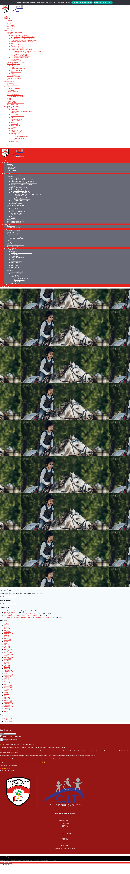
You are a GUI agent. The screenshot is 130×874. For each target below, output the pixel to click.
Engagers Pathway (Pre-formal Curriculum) (23, 37)
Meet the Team (11, 24)
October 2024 (7, 641)
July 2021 (6, 692)
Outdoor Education (16, 72)
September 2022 (8, 675)
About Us (7, 19)
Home (6, 17)
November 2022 (8, 671)
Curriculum (8, 30)
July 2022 (6, 678)
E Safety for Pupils (16, 132)
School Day (14, 122)
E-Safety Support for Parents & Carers (21, 111)
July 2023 (6, 660)
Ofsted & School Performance (15, 96)
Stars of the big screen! (10, 612)
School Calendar (15, 120)
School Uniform (15, 125)
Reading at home (15, 59)
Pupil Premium (11, 101)
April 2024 (7, 646)
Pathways (9, 33)
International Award (16, 70)
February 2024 (8, 649)
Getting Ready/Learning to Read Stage (21, 49)
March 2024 (7, 648)
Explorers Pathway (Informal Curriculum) (22, 38)
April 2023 (7, 665)
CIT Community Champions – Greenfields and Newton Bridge (21, 615)
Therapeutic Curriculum (13, 76)
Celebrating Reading (16, 60)
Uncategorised (8, 721)
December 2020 (8, 702)
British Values (14, 65)
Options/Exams (15, 135)
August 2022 (7, 676)
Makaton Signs (15, 114)
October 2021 (7, 690)
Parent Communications (17, 116)
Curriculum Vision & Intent (14, 32)
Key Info (7, 87)
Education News (8, 718)
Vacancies (10, 28)
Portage (9, 99)
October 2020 (7, 705)
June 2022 (6, 679)
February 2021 (8, 700)
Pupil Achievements (16, 119)
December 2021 (8, 687)
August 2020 (7, 708)
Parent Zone (10, 108)
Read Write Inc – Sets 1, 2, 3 (22, 53)
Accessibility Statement (13, 88)
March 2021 (7, 698)
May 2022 (6, 681)
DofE (12, 67)
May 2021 (6, 695)
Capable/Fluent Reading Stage (19, 57)
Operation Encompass (13, 85)
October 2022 (7, 673)
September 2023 (8, 657)
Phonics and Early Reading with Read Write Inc (27, 51)
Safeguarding (9, 81)
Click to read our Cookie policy (103, 2)
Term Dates (14, 127)
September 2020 (8, 706)
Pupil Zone (10, 128)
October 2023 (7, 655)
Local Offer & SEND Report (15, 95)
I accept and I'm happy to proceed (82, 2)
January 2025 (7, 640)
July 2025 (6, 635)
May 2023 (6, 663)
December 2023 (8, 652)
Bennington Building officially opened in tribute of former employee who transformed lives (29, 617)
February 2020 (8, 711)
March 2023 (7, 667)
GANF (6, 720)
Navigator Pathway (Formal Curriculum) (22, 41)
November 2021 (8, 689)
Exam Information (19, 138)
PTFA (12, 117)
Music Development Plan (14, 80)
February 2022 (8, 686)
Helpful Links (14, 112)
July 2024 (6, 643)
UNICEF (13, 75)
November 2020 (8, 703)
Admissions (10, 90)
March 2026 (7, 628)
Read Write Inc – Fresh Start (22, 54)
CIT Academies (11, 27)
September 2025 (8, 633)
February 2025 (8, 638)
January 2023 (7, 668)
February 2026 (8, 630)
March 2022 (7, 684)
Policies (9, 98)
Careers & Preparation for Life (15, 62)
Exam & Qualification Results (15, 78)
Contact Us (8, 145)
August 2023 (7, 659)
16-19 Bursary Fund (12, 104)
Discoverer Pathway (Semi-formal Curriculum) (24, 40)
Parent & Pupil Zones (12, 106)
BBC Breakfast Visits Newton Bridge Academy (17, 611)
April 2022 (7, 683)
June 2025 (6, 636)
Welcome (9, 20)
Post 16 (13, 43)
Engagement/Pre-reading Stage (19, 48)
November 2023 (8, 654)
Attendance (14, 109)
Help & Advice (15, 133)
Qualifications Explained (21, 136)
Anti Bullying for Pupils (17, 130)
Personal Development (13, 64)
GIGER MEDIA (36, 860)
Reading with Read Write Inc (22, 56)
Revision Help (18, 140)
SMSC (12, 73)
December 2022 (8, 670)
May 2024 (6, 644)
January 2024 (7, 651)
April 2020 (7, 710)
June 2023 (6, 662)
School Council (15, 141)
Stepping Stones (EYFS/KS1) (19, 35)
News (5, 143)
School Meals (14, 124)
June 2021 (6, 694)
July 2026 (6, 624)
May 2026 (6, 627)
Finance (9, 93)
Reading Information (16, 46)
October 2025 (7, 632)
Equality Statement (12, 91)
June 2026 (6, 625)
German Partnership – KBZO (19, 68)
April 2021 (7, 697)
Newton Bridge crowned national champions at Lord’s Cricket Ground (23, 614)
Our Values (10, 22)
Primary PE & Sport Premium (15, 103)
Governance (10, 25)
